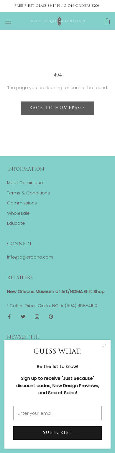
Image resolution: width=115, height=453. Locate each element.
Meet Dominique (25, 182)
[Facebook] (9, 316)
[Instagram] (37, 316)
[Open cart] (107, 21)
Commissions (22, 203)
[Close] (104, 346)
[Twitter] (23, 316)
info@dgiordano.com (30, 257)
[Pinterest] (51, 316)
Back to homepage (57, 108)
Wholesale (18, 213)
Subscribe (57, 433)
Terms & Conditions (28, 193)
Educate (16, 223)
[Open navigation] (8, 21)
